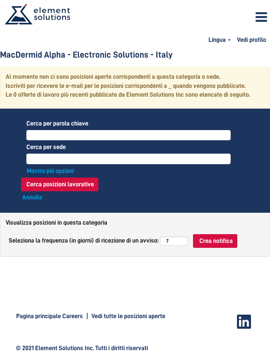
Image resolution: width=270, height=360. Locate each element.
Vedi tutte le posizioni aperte (128, 316)
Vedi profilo (251, 40)
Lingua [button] (217, 40)
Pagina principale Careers (49, 316)
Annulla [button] (32, 197)
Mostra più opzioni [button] (50, 171)
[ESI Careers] (37, 15)
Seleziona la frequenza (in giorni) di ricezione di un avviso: (84, 240)
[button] (180, 17)
